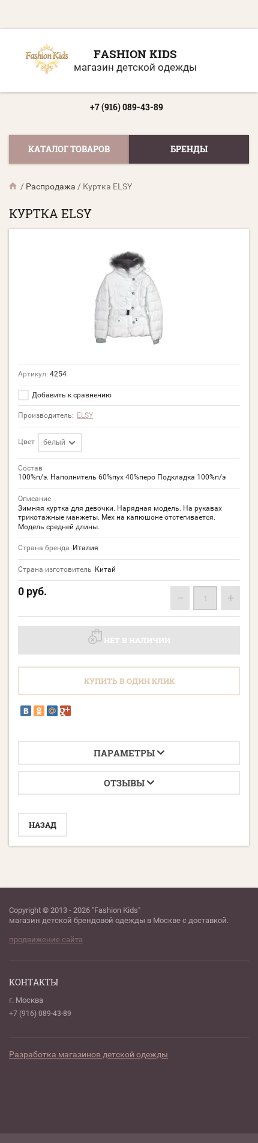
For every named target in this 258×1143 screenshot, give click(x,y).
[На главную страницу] (47, 60)
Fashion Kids (135, 53)
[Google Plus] (65, 710)
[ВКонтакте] (25, 710)
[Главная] (14, 186)
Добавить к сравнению (71, 395)
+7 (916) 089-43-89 (126, 107)
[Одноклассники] (39, 710)
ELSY (85, 415)
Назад (42, 824)
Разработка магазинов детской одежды (88, 1054)
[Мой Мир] (52, 710)
